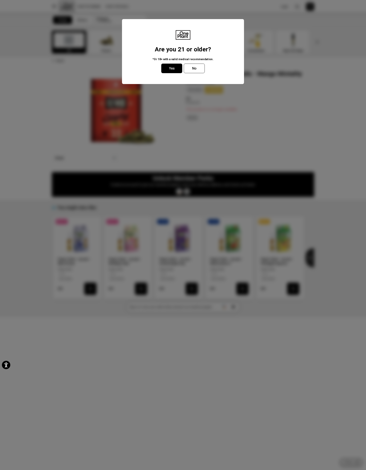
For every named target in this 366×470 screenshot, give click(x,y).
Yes (172, 68)
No (194, 68)
